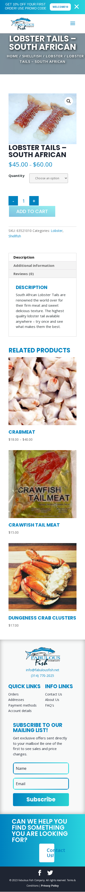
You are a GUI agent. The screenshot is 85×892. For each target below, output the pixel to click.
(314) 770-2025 (42, 675)
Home (12, 56)
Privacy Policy (50, 885)
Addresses (16, 699)
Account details (20, 710)
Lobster (54, 56)
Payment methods (22, 705)
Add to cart (32, 211)
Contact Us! (50, 853)
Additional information (33, 265)
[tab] (42, 257)
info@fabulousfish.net (42, 670)
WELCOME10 (60, 6)
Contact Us (53, 694)
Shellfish (32, 56)
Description (23, 257)
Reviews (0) (23, 273)
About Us (52, 699)
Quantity (16, 175)
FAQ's (49, 705)
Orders (13, 694)
